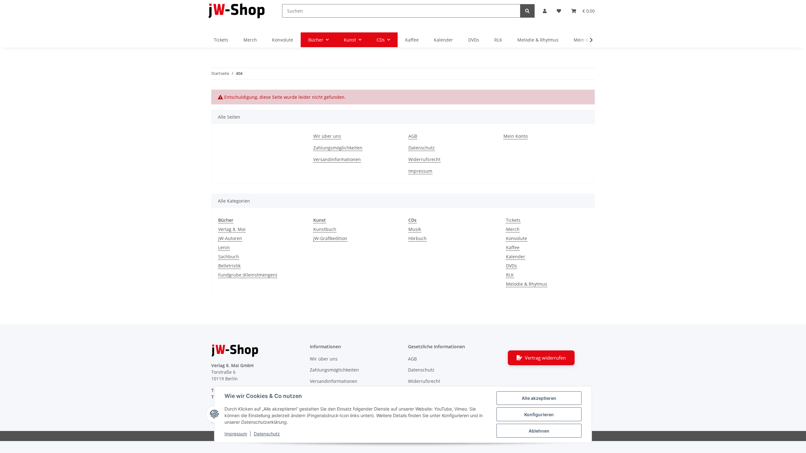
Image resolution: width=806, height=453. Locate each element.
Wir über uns (327, 136)
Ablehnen (539, 430)
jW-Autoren (230, 238)
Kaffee (512, 247)
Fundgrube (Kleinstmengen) (247, 275)
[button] (545, 11)
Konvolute (516, 238)
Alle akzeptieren (539, 398)
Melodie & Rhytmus (526, 284)
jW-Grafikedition (330, 238)
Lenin (224, 247)
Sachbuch (228, 257)
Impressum (235, 433)
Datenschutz (267, 433)
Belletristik (229, 266)
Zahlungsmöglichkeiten (337, 148)
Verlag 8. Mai (232, 229)
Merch (512, 229)
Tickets (513, 220)
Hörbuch (417, 238)
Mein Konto (515, 136)
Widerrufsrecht (424, 159)
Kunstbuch (324, 229)
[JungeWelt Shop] (236, 10)
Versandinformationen (337, 159)
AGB (412, 136)
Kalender (515, 257)
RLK (510, 275)
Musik (414, 229)
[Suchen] (527, 11)
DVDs (511, 266)
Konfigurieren (539, 414)
